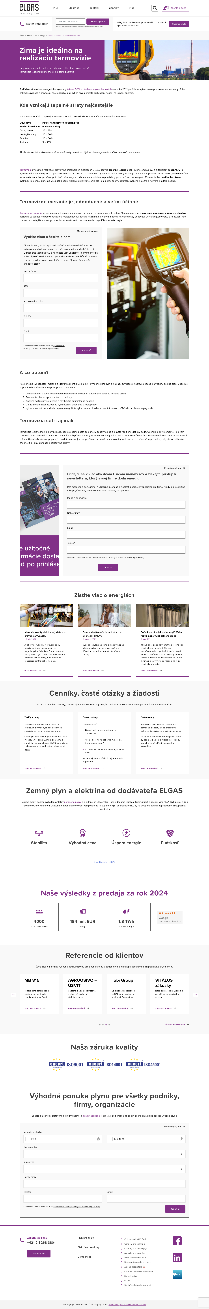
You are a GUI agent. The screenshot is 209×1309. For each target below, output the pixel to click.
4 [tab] (109, 1024)
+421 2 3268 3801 (37, 24)
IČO (26, 286)
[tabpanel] (39, 996)
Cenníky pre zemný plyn (135, 1248)
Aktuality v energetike (134, 1253)
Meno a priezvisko (33, 301)
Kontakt (94, 7)
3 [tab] (106, 1024)
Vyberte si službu (33, 1132)
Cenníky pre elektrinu (134, 1244)
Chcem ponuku (179, 24)
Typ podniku (30, 1147)
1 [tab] (100, 1024)
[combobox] (104, 1154)
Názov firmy (30, 271)
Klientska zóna (178, 7)
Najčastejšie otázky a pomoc (137, 1262)
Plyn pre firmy (86, 1237)
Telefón (28, 316)
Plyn (56, 7)
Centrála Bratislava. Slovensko (138, 1271)
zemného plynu (72, 802)
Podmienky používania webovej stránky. (127, 1304)
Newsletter (39, 1253)
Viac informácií (32, 671)
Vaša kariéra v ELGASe (135, 1257)
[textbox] (104, 1154)
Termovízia (26, 169)
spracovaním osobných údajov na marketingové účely (88, 26)
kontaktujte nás (148, 743)
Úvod (22, 36)
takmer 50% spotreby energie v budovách (89, 89)
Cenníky (114, 7)
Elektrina (74, 7)
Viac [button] (131, 7)
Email (26, 331)
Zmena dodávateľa (133, 1267)
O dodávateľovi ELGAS (104, 862)
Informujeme (32, 36)
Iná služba (29, 1162)
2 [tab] (103, 1024)
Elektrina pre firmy (88, 1247)
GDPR (127, 1280)
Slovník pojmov (131, 1276)
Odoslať (86, 350)
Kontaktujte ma (98, 21)
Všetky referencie (175, 1024)
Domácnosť (84, 1256)
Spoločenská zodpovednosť (137, 1285)
